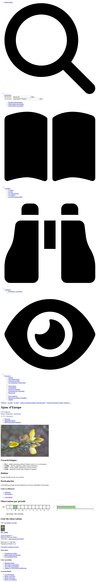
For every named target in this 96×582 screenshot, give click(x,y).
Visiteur (3, 403)
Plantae (2, 413)
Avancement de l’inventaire (16, 391)
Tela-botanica (8, 494)
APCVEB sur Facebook (11, 566)
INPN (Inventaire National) (12, 422)
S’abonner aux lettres (10, 553)
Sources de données (14, 389)
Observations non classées (16, 104)
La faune (11, 190)
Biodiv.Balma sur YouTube (12, 555)
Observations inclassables (15, 106)
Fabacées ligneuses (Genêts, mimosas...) (59, 403)
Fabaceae (7, 419)
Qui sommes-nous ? (14, 379)
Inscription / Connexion (15, 291)
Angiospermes (17, 413)
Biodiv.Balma (8, 2)
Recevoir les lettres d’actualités (17, 398)
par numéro (7, 523)
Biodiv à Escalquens (10, 579)
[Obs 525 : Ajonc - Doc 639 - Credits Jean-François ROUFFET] (3, 530)
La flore (10, 192)
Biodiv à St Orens (9, 576)
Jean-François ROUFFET (16, 539)
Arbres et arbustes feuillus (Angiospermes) (32, 403)
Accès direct (8, 99)
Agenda (10, 377)
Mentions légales (9, 563)
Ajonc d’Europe (5, 535)
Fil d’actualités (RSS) (10, 557)
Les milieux (11, 195)
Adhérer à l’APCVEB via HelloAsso (15, 568)
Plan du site (11, 393)
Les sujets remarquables (15, 197)
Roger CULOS (10, 416)
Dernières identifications (15, 102)
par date (14, 523)
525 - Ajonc (4, 532)
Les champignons (13, 193)
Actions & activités (14, 381)
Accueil (10, 403)
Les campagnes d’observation (17, 382)
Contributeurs (12, 388)
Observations (12, 386)
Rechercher (8, 97)
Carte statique (8, 497)
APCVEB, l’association (11, 565)
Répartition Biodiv (9, 420)
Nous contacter (12, 396)
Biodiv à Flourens (9, 578)
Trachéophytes (9, 413)
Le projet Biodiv (9, 574)
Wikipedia (7, 492)
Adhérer (10, 399)
